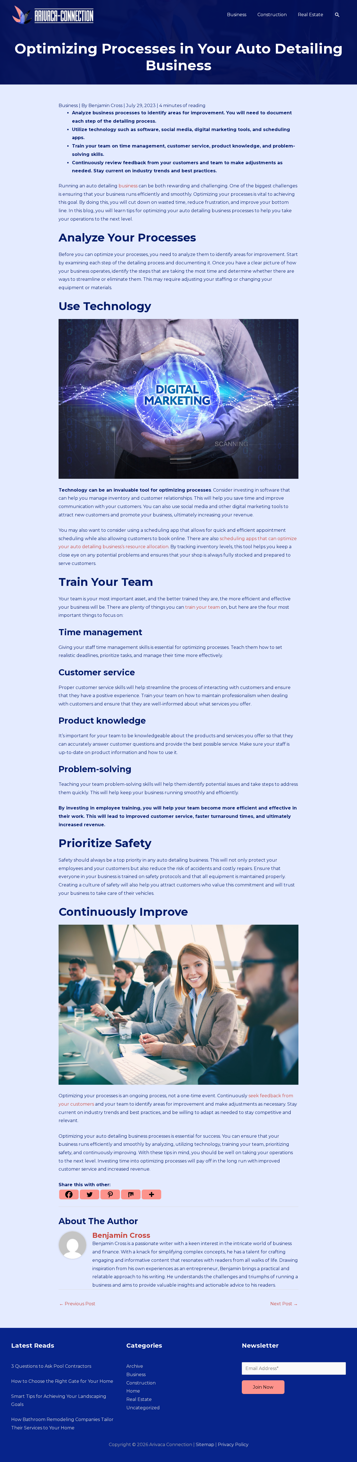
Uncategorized (143, 1407)
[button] (337, 15)
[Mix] (131, 1194)
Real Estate (139, 1399)
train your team (202, 607)
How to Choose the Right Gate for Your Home (62, 1381)
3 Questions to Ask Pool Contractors (51, 1366)
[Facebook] (69, 1194)
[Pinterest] (110, 1194)
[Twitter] (89, 1194)
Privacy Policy (233, 1444)
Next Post (284, 1303)
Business (68, 105)
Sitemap (205, 1444)
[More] (151, 1194)
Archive (134, 1366)
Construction (141, 1383)
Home (133, 1391)
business (128, 186)
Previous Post (77, 1303)
